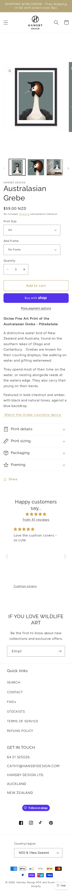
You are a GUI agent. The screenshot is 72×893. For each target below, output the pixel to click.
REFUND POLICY (20, 731)
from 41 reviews (36, 519)
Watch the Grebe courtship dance (32, 415)
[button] (6, 22)
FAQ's (11, 702)
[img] (36, 514)
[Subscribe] (60, 651)
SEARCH (13, 682)
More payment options (36, 308)
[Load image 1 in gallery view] (17, 167)
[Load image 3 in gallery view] (54, 167)
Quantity (9, 260)
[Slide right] (68, 168)
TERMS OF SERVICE (22, 721)
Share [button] (13, 479)
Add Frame (11, 241)
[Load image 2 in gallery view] (36, 167)
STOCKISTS (16, 712)
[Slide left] (4, 168)
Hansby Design (25, 882)
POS (39, 882)
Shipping (24, 214)
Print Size (10, 221)
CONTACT (15, 692)
